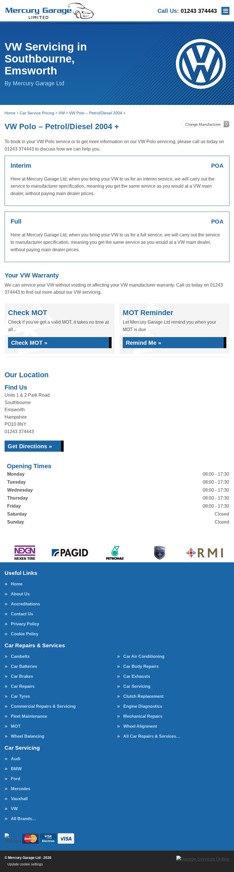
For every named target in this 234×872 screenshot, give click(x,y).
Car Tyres (20, 696)
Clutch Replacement (143, 696)
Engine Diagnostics (142, 706)
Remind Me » (143, 343)
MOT (16, 726)
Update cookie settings (25, 864)
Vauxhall (19, 798)
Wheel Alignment (140, 726)
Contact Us (22, 614)
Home (17, 584)
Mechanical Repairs (142, 716)
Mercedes (20, 788)
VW (14, 808)
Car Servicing (136, 686)
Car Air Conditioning (143, 656)
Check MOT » (29, 343)
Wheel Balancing (27, 736)
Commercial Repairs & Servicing (43, 706)
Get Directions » (30, 446)
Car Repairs (23, 686)
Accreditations (25, 604)
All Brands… (23, 818)
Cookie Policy (24, 634)
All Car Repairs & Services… (151, 736)
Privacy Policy (25, 624)
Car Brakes (22, 676)
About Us (20, 594)
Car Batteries (24, 666)
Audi (15, 759)
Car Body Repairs (141, 666)
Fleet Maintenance (29, 716)
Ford (15, 778)
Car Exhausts (136, 676)
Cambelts (20, 656)
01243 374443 (187, 11)
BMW (16, 768)
